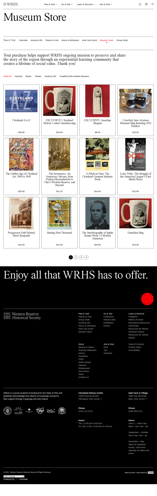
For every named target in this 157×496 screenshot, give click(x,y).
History (81, 353)
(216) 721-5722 (85, 411)
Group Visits (122, 40)
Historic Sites (110, 320)
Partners (82, 365)
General (18, 76)
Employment (84, 368)
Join (105, 350)
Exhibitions (109, 323)
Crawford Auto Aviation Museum (74, 76)
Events (107, 326)
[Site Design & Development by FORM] (139, 473)
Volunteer (108, 353)
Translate (23, 479)
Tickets (38, 76)
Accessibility (134, 350)
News (81, 374)
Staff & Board (84, 362)
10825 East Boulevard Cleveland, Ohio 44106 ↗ (90, 396)
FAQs (81, 359)
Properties (83, 356)
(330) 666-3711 (135, 411)
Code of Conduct (136, 344)
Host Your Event (89, 40)
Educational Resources (139, 323)
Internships (133, 326)
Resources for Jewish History (138, 336)
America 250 (36, 40)
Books (28, 76)
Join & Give (105, 4)
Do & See (65, 4)
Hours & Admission (70, 40)
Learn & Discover (85, 4)
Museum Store (106, 40)
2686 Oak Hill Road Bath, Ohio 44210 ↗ (138, 396)
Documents (83, 371)
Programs (132, 317)
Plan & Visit (49, 4)
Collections (109, 317)
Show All (7, 76)
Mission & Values (86, 347)
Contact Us (83, 377)
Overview (23, 40)
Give (106, 347)
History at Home (135, 320)
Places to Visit (51, 40)
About (81, 344)
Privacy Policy (134, 347)
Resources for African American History (138, 330)
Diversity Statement (87, 350)
